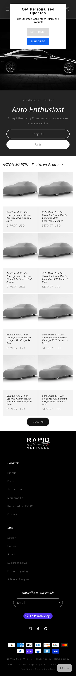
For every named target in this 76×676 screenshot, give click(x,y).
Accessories (15, 489)
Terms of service (17, 664)
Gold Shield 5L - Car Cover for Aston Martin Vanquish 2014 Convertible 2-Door (54, 216)
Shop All (38, 134)
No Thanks (38, 32)
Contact (12, 546)
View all (38, 422)
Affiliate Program (18, 579)
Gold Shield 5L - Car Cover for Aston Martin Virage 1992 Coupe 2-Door (54, 400)
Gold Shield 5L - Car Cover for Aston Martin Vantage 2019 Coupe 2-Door (19, 400)
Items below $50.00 (20, 506)
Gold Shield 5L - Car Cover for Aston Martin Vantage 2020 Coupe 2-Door (55, 339)
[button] (7, 9)
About (11, 554)
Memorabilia (15, 498)
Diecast (12, 514)
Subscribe (38, 41)
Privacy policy (43, 659)
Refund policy (61, 659)
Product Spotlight (19, 571)
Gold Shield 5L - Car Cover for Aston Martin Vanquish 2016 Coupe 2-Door (55, 277)
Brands (11, 473)
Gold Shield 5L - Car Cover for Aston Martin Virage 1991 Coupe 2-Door (18, 339)
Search (11, 538)
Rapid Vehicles (24, 659)
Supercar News (17, 563)
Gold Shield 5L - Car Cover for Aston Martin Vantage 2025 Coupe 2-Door (19, 216)
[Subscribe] (58, 602)
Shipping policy (37, 664)
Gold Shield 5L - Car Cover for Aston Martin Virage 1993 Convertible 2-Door (19, 277)
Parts (38, 144)
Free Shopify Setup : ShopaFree (38, 669)
